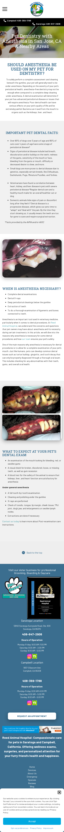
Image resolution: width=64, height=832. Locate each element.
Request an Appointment (32, 716)
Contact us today (10, 521)
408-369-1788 (32, 681)
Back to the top (34, 552)
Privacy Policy (36, 828)
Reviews (32, 783)
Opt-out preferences (19, 828)
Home (32, 766)
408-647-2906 (32, 634)
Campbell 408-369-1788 (19, 20)
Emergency (32, 776)
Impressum (48, 828)
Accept (32, 821)
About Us (32, 773)
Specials (32, 780)
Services (32, 770)
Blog (32, 786)
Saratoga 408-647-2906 (48, 23)
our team (26, 339)
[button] (59, 792)
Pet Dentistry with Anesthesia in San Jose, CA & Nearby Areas (32, 41)
